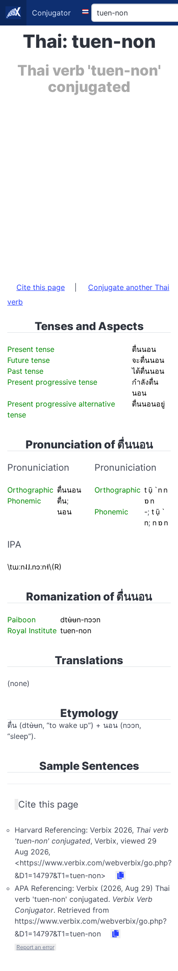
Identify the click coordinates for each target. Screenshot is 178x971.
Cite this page (40, 287)
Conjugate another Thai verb (88, 294)
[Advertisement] (89, 184)
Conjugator (51, 12)
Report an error (35, 947)
